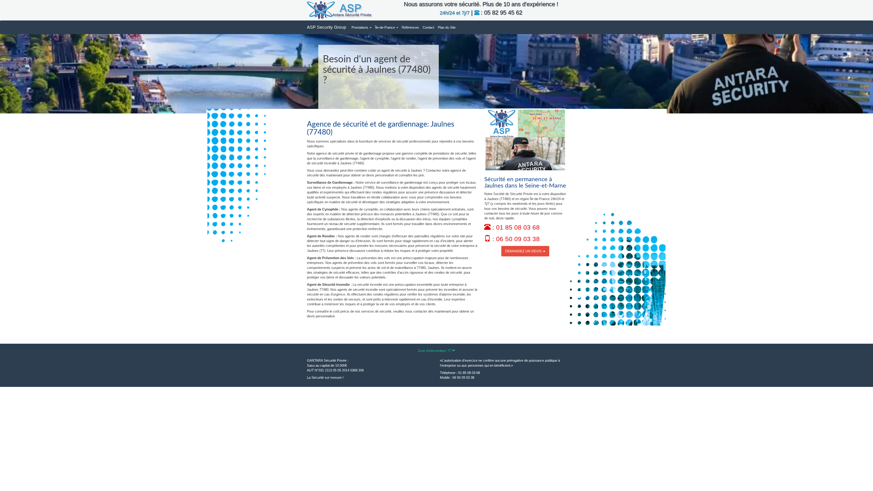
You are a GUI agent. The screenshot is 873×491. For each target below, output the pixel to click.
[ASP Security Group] (340, 10)
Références (410, 27)
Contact (428, 27)
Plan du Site (447, 27)
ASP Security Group (326, 27)
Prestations (360, 27)
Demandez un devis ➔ (525, 251)
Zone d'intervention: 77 (435, 351)
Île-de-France (385, 27)
